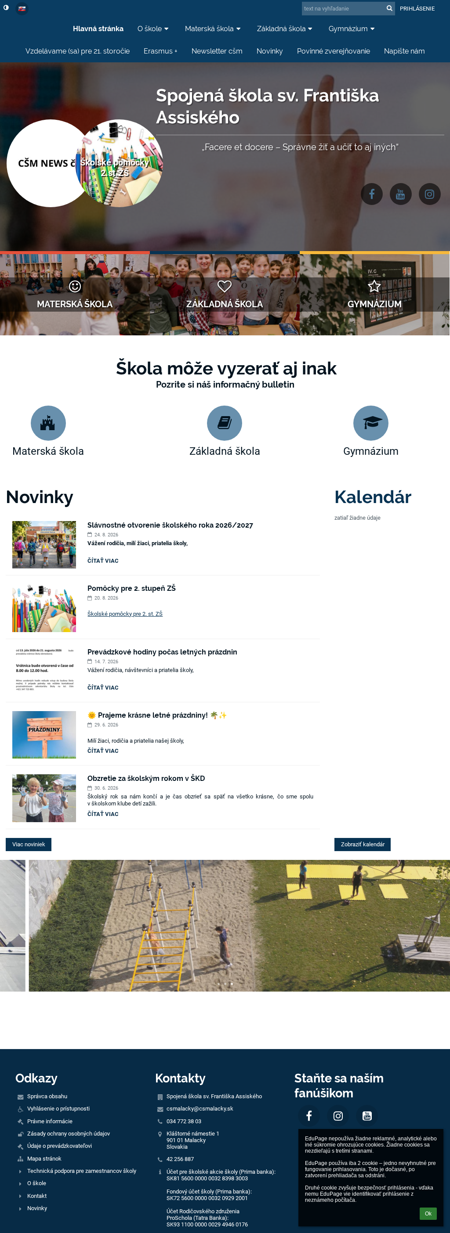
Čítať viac (104, 562)
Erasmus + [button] (161, 51)
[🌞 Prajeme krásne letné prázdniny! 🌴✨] (44, 734)
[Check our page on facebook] (372, 194)
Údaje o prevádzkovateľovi (59, 1146)
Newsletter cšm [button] (217, 51)
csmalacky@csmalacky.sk (200, 1108)
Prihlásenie (417, 8)
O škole (36, 1183)
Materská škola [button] (209, 29)
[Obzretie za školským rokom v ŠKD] (44, 798)
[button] (6, 7)
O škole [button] (150, 29)
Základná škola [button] (281, 29)
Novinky (37, 1208)
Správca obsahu (47, 1096)
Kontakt (37, 1196)
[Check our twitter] (401, 194)
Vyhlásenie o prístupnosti (58, 1108)
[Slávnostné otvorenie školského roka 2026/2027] (44, 544)
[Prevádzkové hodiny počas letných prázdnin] (44, 671)
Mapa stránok (44, 1158)
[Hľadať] (390, 8)
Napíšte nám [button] (404, 51)
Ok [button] (428, 1214)
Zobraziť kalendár (363, 844)
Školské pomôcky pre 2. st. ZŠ (125, 614)
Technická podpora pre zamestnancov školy (81, 1171)
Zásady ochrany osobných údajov (68, 1133)
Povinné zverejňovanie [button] (333, 51)
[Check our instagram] (430, 194)
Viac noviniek (28, 844)
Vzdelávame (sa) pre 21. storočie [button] (77, 51)
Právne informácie (50, 1121)
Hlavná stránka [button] (98, 29)
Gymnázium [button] (348, 29)
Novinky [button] (270, 51)
